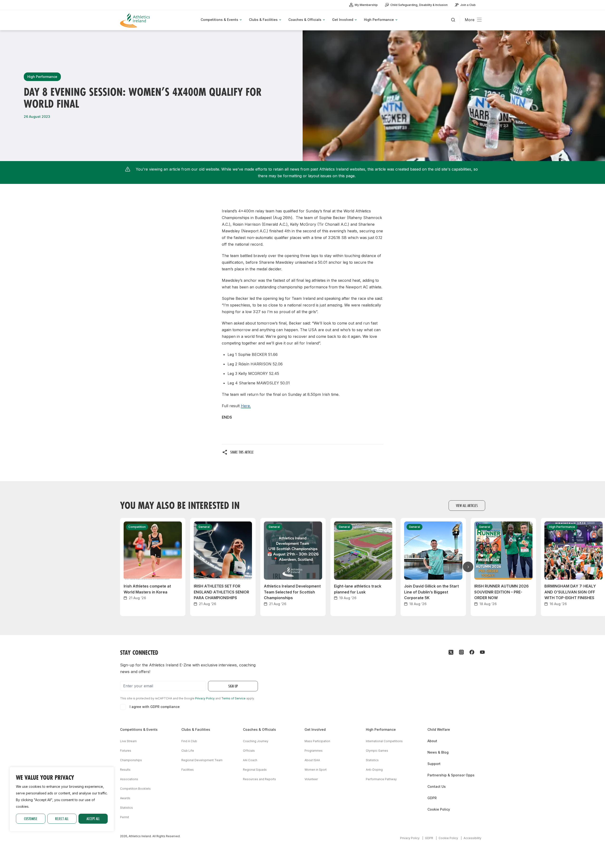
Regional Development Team (202, 760)
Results (125, 769)
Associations (129, 779)
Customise (30, 818)
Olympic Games (377, 750)
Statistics (126, 807)
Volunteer (311, 779)
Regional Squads (255, 769)
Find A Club (189, 741)
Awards (125, 798)
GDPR (432, 798)
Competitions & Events (139, 729)
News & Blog (438, 752)
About (432, 741)
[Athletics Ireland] (135, 20)
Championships (131, 760)
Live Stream (128, 741)
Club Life (187, 750)
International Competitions (384, 741)
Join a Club (468, 5)
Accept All (93, 818)
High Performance (381, 729)
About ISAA (312, 760)
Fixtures (125, 750)
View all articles (467, 505)
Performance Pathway (381, 779)
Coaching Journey (255, 741)
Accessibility (472, 838)
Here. (246, 405)
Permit (124, 817)
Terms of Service (233, 698)
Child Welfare (438, 729)
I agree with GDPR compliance (155, 707)
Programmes (314, 750)
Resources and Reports (259, 779)
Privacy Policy (205, 698)
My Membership (366, 5)
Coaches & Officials (259, 729)
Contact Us (436, 786)
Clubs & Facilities (195, 729)
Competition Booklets (135, 788)
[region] (62, 799)
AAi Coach (250, 760)
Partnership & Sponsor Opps (450, 775)
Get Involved (315, 729)
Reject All (61, 818)
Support (433, 764)
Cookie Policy (438, 809)
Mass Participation (317, 741)
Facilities (187, 769)
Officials (249, 750)
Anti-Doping (374, 769)
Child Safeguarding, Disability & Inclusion (419, 5)
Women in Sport (316, 769)
